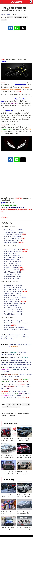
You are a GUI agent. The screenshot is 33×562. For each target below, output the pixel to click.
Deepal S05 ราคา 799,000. (12, 276)
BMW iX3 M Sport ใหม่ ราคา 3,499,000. (16, 329)
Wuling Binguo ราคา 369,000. (13, 230)
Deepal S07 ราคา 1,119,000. (13, 295)
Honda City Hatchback (24, 344)
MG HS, (5, 376)
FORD (19, 391)
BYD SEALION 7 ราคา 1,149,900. (15, 297)
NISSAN (3, 397)
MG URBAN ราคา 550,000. (12, 251)
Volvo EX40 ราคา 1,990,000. (13, 314)
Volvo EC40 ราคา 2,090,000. (13, 321)
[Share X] (23, 28)
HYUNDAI (10, 393)
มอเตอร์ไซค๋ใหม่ (26, 404)
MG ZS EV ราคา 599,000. (12, 255)
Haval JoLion (23, 360)
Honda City (13, 344)
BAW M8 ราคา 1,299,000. (12, 301)
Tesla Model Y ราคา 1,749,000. (14, 312)
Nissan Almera (10, 337)
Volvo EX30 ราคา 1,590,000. (13, 308)
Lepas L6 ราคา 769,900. (12, 270)
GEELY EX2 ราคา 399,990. (12, 234)
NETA (25, 395)
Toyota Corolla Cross (23, 364)
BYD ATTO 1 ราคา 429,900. (13, 236)
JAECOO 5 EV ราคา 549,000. (13, 249)
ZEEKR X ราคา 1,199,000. (12, 293)
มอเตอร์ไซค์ (4, 19)
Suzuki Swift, (20, 337)
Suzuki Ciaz (10, 339)
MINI (29, 393)
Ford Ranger (11, 384)
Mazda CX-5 (24, 374)
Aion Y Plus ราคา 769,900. (12, 272)
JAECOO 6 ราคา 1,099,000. (13, 287)
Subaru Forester (14, 376)
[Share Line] (17, 28)
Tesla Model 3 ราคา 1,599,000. (14, 310)
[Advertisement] (16, 44)
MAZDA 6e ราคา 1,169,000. (13, 291)
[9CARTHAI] (16, 2)
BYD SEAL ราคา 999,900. (12, 278)
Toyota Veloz (5, 371)
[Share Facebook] (10, 28)
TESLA (15, 397)
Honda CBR (9, 17)
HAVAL (24, 391)
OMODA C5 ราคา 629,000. (12, 259)
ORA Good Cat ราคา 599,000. (13, 257)
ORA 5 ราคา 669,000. (11, 264)
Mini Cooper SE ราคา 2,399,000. (14, 327)
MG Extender (20, 386)
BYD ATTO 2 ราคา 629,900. (13, 261)
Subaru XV (12, 364)
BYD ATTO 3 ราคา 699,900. (13, 266)
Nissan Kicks (14, 362)
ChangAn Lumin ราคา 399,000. (14, 232)
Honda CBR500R (16, 404)
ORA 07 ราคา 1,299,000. (12, 299)
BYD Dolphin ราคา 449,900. (13, 240)
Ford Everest (9, 379)
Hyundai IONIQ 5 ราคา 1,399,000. (15, 303)
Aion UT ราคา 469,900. (11, 242)
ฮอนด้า (17, 407)
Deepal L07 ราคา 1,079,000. (13, 285)
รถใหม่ (11, 407)
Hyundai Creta (10, 367)
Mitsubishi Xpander (21, 367)
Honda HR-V (5, 362)
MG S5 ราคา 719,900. (11, 268)
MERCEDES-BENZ (16, 395)
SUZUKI (9, 397)
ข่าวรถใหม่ (25, 17)
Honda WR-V (13, 360)
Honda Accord (14, 357)
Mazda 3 (11, 354)
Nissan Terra (13, 381)
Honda (8, 404)
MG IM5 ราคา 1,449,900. (12, 305)
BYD (14, 391)
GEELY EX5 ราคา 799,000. (12, 274)
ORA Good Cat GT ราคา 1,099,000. (15, 289)
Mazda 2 (3, 346)
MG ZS (6, 364)
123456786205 (12, 205)
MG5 (8, 346)
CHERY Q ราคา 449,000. (12, 238)
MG (26, 393)
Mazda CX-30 (23, 362)
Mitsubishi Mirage (14, 335)
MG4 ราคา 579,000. (10, 253)
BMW (10, 391)
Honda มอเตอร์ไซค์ (18, 17)
